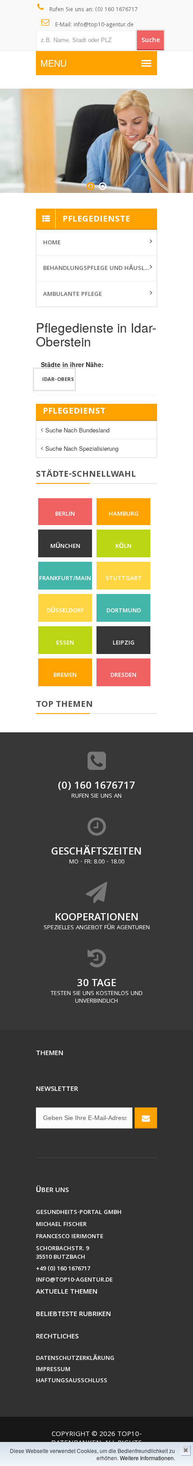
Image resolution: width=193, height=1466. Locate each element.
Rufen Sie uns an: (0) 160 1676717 (93, 10)
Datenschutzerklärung (75, 1359)
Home (52, 243)
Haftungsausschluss (71, 1381)
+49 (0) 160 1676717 (63, 1269)
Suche (150, 40)
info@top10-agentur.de (74, 1280)
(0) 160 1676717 (96, 787)
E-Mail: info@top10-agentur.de (93, 25)
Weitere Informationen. (147, 1458)
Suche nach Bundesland (77, 430)
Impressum (53, 1370)
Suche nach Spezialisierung (81, 448)
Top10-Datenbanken (96, 1439)
